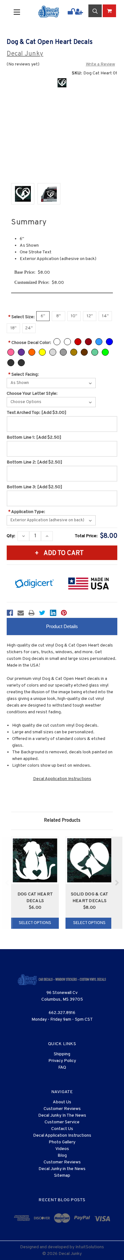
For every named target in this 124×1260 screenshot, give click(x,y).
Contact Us (62, 1129)
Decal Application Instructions (62, 779)
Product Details (62, 626)
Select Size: (21, 317)
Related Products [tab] (62, 821)
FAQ (62, 1067)
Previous (7, 883)
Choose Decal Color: (29, 343)
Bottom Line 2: (34, 462)
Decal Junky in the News (62, 1169)
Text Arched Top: (36, 412)
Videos (62, 1149)
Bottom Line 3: (34, 487)
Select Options (35, 923)
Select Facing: (23, 374)
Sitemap (62, 1175)
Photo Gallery (62, 1142)
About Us (62, 1102)
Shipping (62, 1054)
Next (116, 883)
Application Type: (26, 512)
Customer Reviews (62, 1109)
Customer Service (62, 1122)
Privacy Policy (62, 1061)
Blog (62, 1155)
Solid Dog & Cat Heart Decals (89, 898)
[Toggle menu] (21, 11)
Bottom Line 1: (34, 437)
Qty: (11, 536)
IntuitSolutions (89, 1247)
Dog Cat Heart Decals (35, 898)
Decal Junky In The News (62, 1115)
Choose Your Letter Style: (32, 393)
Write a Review (100, 64)
